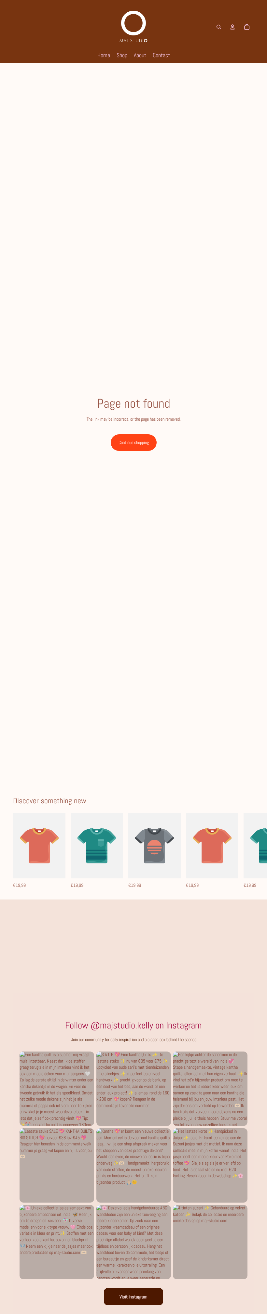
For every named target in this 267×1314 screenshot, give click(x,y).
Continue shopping (134, 442)
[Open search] (219, 27)
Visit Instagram (133, 1297)
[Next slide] (247, 851)
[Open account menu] (232, 27)
